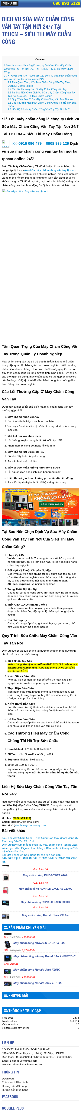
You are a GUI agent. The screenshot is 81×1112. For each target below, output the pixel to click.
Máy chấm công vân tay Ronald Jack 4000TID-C (44, 952)
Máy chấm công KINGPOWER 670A (45, 870)
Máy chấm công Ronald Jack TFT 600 (37, 978)
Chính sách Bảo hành (15, 1082)
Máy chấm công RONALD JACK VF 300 (39, 938)
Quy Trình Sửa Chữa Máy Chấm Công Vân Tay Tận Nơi (40, 99)
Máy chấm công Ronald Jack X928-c (45, 911)
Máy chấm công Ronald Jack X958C (36, 965)
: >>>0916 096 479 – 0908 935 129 (39, 143)
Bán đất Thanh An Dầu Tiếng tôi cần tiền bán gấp (31, 854)
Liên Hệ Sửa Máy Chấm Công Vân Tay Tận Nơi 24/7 (39, 109)
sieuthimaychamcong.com (30, 825)
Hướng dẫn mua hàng (15, 1089)
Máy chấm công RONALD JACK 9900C (45, 897)
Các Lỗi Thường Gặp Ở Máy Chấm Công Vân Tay (37, 89)
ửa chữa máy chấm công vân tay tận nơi (50, 170)
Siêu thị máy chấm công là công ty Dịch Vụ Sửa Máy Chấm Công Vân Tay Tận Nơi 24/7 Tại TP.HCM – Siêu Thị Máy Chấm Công (38, 69)
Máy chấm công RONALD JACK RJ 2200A (45, 884)
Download (8, 1078)
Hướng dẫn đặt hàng (14, 1086)
